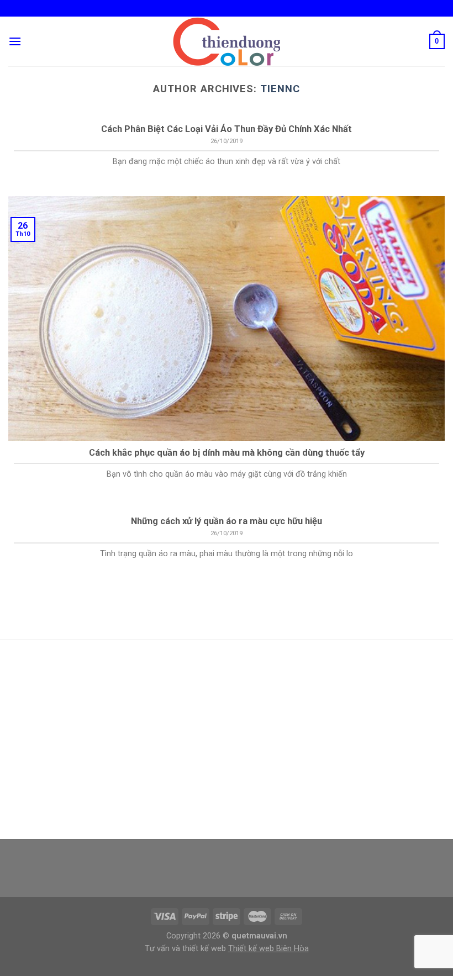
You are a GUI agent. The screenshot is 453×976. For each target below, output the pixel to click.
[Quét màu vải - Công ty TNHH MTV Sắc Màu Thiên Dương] (226, 41)
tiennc (280, 88)
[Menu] (15, 41)
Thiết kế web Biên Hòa (268, 948)
